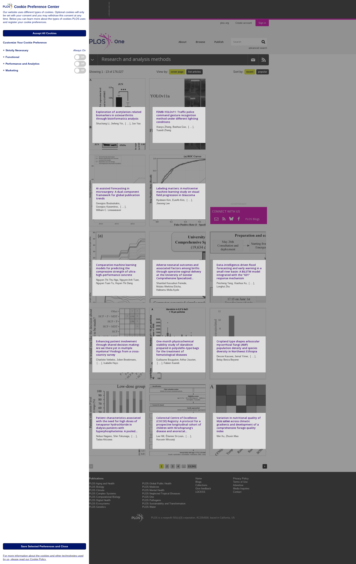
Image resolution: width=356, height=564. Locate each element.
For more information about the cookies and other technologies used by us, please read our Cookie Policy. (43, 557)
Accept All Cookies (45, 33)
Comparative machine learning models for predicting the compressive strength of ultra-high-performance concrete (116, 270)
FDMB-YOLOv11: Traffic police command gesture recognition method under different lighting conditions (177, 117)
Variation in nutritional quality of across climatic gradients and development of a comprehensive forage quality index (239, 424)
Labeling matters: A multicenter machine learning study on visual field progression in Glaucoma (177, 192)
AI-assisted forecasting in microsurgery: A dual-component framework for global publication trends (118, 193)
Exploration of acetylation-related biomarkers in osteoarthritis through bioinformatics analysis (118, 115)
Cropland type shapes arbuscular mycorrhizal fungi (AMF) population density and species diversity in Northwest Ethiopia (238, 346)
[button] (15, 50)
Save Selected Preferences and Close (44, 546)
